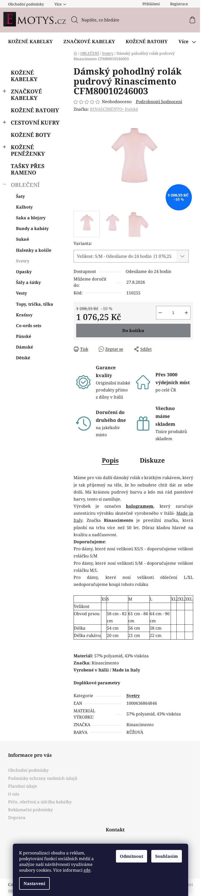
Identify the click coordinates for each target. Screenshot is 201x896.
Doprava (16, 817)
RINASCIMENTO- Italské (114, 109)
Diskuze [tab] (152, 460)
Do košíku (133, 330)
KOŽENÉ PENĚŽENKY (28, 150)
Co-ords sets (28, 325)
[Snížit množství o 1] (160, 312)
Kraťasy (24, 315)
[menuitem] (30, 41)
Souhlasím (166, 856)
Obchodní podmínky (26, 4)
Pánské (23, 336)
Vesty (21, 293)
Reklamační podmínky (30, 810)
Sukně (22, 239)
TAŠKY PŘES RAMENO (27, 169)
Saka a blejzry (31, 218)
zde (87, 870)
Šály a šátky (28, 282)
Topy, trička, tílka (34, 304)
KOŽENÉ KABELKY (24, 76)
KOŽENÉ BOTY (31, 134)
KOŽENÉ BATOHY (35, 110)
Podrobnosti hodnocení (159, 101)
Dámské (24, 347)
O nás (13, 794)
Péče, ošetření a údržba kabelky (40, 802)
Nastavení (34, 883)
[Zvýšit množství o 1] (186, 312)
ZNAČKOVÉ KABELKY (26, 95)
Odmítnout (131, 856)
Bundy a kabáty (32, 228)
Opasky (24, 272)
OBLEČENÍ (25, 184)
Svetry (22, 261)
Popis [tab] (110, 460)
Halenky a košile (33, 250)
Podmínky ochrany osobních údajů (42, 778)
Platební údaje (22, 786)
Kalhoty (24, 207)
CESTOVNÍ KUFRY (35, 122)
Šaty (20, 196)
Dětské (23, 358)
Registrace (179, 3)
